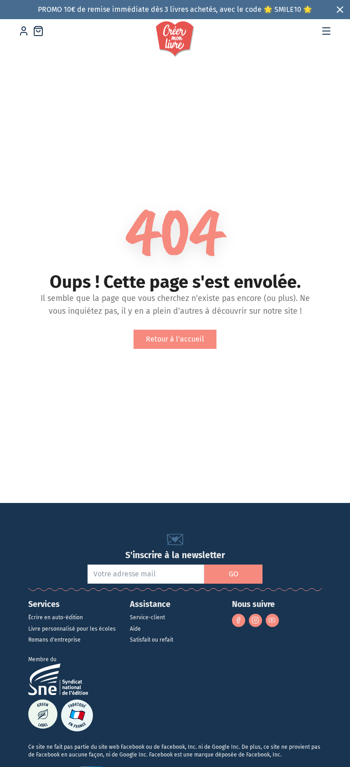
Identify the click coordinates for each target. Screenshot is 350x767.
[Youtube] (272, 620)
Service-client (147, 617)
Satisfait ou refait (151, 640)
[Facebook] (238, 620)
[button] (326, 31)
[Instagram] (255, 620)
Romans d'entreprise (54, 640)
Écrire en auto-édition (55, 617)
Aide (135, 629)
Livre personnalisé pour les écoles (72, 629)
